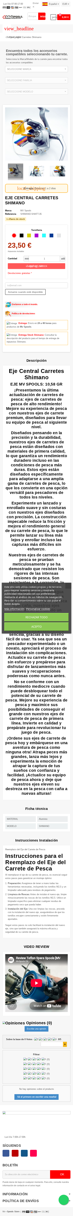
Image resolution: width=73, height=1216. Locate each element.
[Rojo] (14, 235)
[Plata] (59, 235)
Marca (8, 210)
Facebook (6, 1153)
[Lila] (36, 235)
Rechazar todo (36, 617)
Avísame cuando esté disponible (25, 292)
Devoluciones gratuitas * (20, 273)
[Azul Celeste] (44, 235)
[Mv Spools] (13, 17)
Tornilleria (36, 230)
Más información (14, 608)
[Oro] (29, 235)
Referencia (10, 214)
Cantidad (12, 258)
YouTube (15, 1153)
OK (61, 1174)
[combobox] (36, 69)
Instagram (24, 1153)
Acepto (36, 627)
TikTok (33, 1153)
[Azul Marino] (51, 235)
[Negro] (21, 235)
